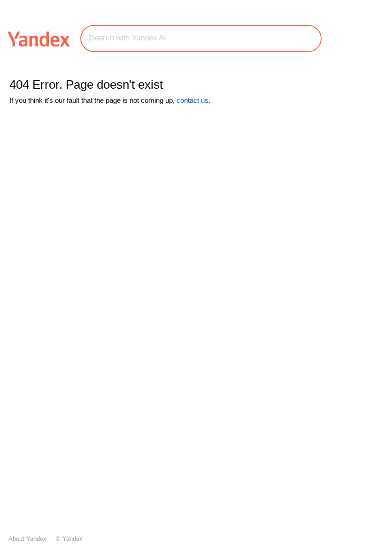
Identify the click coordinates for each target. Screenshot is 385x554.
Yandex (72, 538)
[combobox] (201, 38)
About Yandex (27, 538)
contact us (192, 100)
